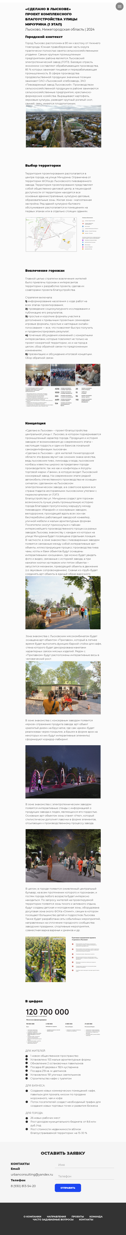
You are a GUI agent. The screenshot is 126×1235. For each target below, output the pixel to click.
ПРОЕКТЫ (78, 1216)
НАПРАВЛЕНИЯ (56, 1216)
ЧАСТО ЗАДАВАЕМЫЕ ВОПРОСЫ (53, 1219)
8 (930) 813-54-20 (23, 1186)
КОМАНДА (96, 1216)
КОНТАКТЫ (86, 1219)
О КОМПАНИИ (32, 1216)
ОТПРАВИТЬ (68, 1188)
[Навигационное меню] (119, 6)
